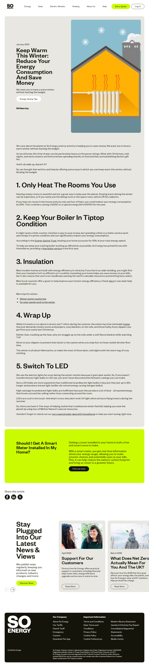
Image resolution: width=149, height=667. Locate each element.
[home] (10, 6)
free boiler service (52, 248)
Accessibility (117, 635)
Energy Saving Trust (46, 240)
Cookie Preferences (93, 638)
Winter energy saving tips (33, 298)
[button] (27, 6)
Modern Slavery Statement (123, 621)
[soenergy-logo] (29, 628)
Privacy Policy (90, 631)
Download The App (61, 638)
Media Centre (117, 638)
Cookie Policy (90, 635)
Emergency (58, 631)
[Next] (12, 589)
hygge (126, 324)
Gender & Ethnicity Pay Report (125, 624)
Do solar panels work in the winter (37, 302)
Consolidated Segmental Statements (122, 630)
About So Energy (60, 621)
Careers (56, 635)
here (111, 280)
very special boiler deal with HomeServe (73, 413)
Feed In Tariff (59, 628)
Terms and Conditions (94, 621)
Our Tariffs (58, 624)
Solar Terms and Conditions (91, 626)
